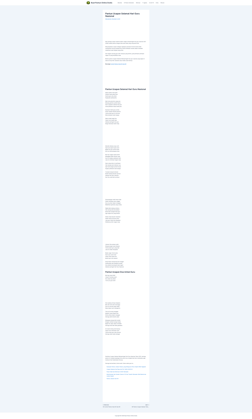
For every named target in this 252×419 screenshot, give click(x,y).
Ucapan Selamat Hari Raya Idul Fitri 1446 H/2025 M (119, 369)
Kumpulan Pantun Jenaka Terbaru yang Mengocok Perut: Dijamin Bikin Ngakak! (126, 366)
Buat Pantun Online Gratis (101, 3)
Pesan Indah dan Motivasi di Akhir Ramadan (117, 371)
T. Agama (144, 2)
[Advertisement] (126, 31)
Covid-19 (151, 2)
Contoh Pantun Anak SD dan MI (118, 64)
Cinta (157, 2)
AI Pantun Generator (129, 2)
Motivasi (138, 2)
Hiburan (162, 2)
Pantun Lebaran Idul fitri (113, 378)
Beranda (120, 2)
